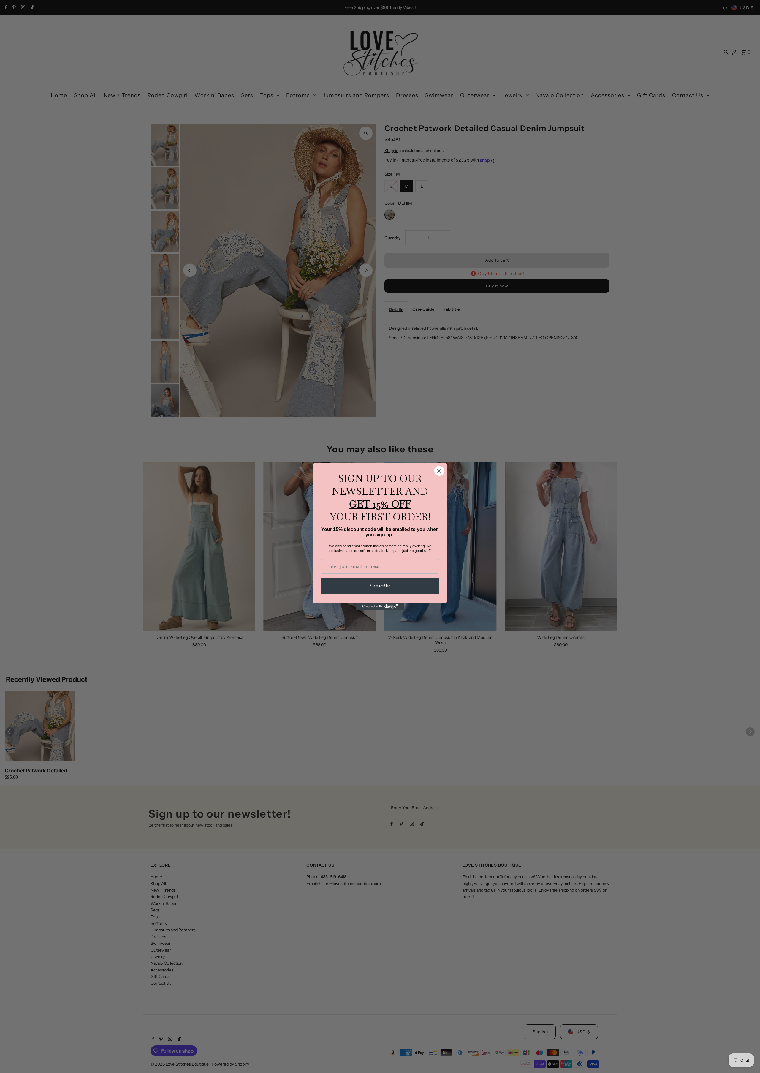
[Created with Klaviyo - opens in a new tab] (380, 606)
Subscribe (380, 586)
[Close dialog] (439, 471)
